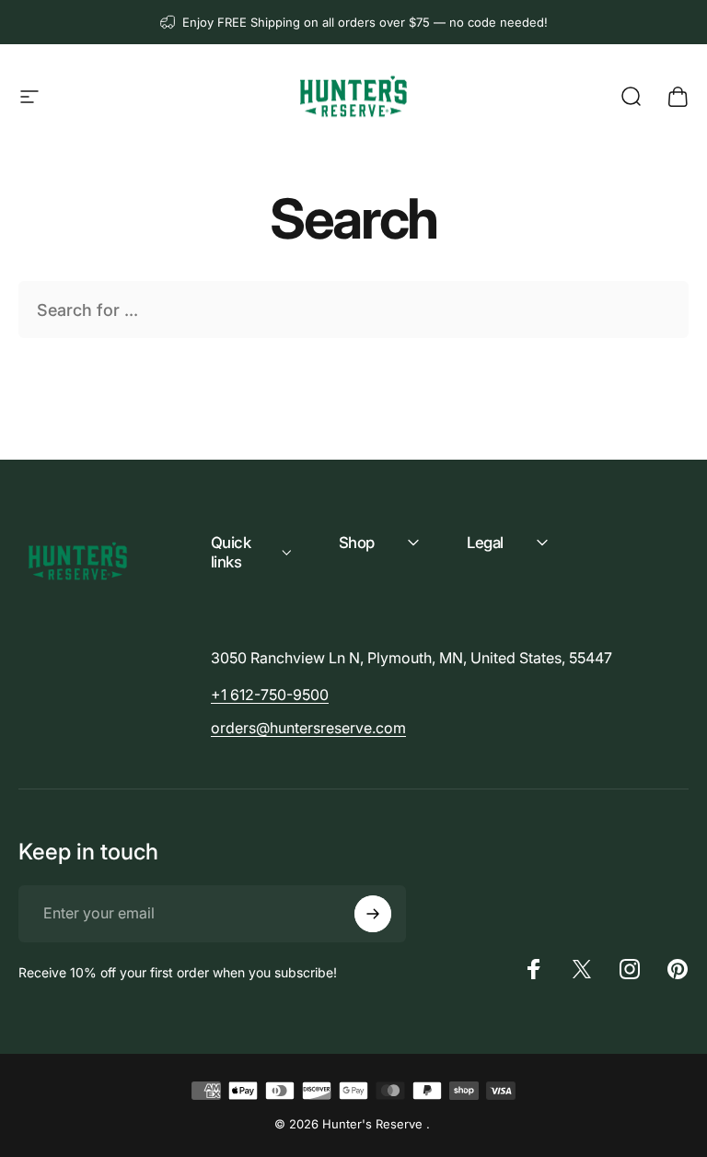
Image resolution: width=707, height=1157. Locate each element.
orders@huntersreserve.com (308, 728)
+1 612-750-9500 (270, 694)
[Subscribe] (372, 913)
